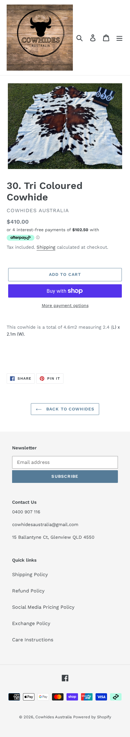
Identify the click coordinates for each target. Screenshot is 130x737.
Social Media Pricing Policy (43, 607)
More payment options (65, 305)
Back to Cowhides (69, 409)
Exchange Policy (31, 623)
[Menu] (119, 37)
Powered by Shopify (92, 717)
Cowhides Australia (53, 717)
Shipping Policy (30, 574)
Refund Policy (28, 591)
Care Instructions (32, 640)
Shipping (46, 247)
